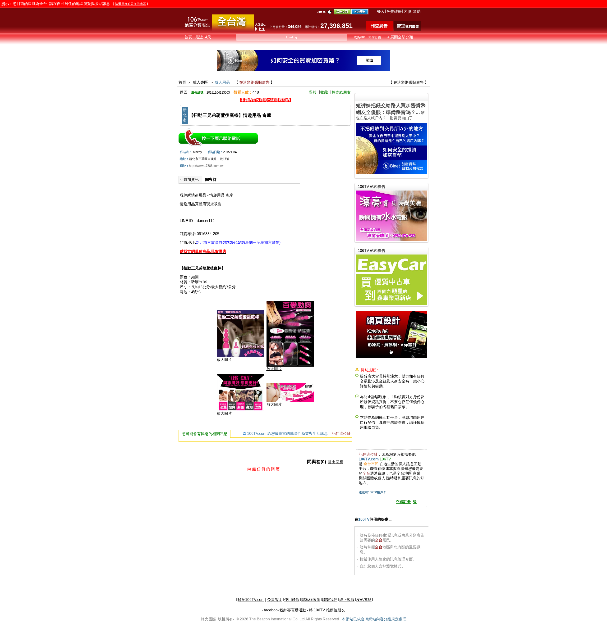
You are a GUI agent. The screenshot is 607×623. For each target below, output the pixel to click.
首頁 (188, 37)
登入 (381, 11)
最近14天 (203, 37)
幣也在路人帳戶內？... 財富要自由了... (391, 111)
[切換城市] (233, 30)
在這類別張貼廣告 (254, 82)
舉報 (313, 92)
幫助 (417, 11)
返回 (183, 92)
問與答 (210, 179)
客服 (407, 11)
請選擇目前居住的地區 (130, 4)
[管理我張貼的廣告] (407, 30)
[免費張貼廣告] (379, 30)
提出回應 (335, 462)
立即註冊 (403, 502)
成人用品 (222, 82)
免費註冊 (394, 11)
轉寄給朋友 (341, 92)
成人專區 (200, 82)
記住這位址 (341, 434)
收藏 (324, 92)
